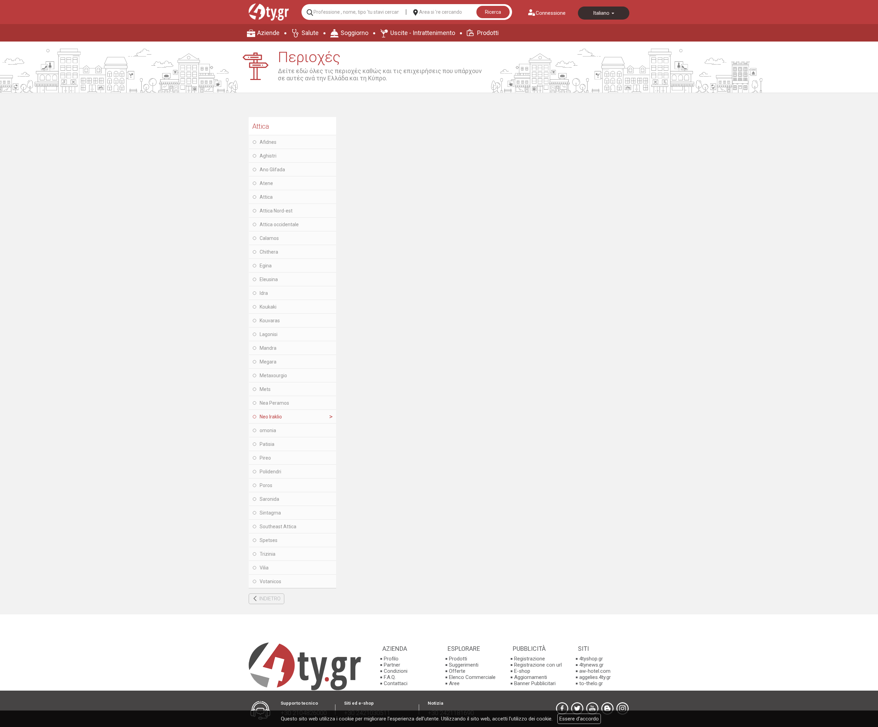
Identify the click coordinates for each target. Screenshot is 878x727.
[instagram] (622, 708)
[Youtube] (592, 708)
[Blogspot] (607, 708)
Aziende (268, 32)
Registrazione (529, 659)
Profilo (391, 659)
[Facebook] (562, 708)
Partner (392, 665)
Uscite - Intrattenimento (422, 32)
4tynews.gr (591, 665)
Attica (260, 126)
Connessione (551, 13)
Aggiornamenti (530, 677)
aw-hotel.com (594, 671)
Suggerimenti (463, 665)
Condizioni (395, 671)
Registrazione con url (538, 665)
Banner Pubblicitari (535, 683)
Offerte (457, 671)
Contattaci (395, 683)
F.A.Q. (390, 677)
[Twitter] (577, 708)
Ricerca (493, 12)
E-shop (522, 671)
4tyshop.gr (591, 659)
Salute (310, 32)
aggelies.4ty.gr (595, 677)
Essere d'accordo (579, 719)
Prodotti (488, 32)
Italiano (602, 13)
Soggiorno (354, 32)
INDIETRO (270, 599)
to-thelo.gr (591, 683)
